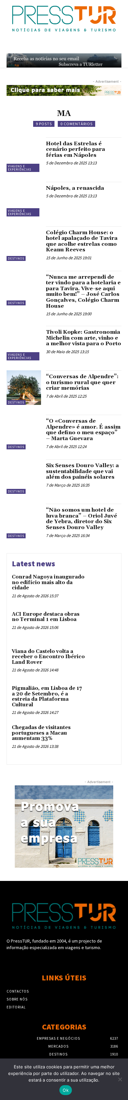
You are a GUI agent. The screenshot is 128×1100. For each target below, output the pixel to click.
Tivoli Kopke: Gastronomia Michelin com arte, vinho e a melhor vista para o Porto (83, 338)
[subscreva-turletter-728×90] (64, 60)
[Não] (120, 1079)
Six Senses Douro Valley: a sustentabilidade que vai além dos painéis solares (82, 471)
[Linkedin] (76, 960)
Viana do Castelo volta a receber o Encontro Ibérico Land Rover (48, 656)
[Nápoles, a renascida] (24, 199)
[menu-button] (118, 45)
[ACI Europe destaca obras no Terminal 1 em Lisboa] (102, 624)
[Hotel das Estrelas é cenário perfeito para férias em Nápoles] (24, 154)
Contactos (18, 991)
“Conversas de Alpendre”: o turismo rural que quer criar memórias (82, 382)
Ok (66, 1090)
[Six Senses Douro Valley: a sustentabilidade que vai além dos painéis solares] (24, 476)
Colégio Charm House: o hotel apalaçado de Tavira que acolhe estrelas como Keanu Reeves (81, 241)
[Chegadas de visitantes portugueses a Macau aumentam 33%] (102, 737)
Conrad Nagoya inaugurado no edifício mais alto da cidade (48, 582)
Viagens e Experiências (19, 168)
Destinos (16, 258)
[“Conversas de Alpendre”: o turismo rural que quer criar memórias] (24, 387)
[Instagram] (64, 960)
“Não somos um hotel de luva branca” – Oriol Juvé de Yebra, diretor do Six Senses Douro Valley (81, 519)
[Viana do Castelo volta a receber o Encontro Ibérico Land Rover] (102, 661)
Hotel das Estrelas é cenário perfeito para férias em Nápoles (75, 149)
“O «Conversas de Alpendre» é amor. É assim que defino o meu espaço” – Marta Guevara (83, 430)
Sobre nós (17, 999)
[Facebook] (52, 960)
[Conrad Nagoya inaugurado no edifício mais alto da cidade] (102, 587)
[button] (104, 45)
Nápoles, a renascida (75, 188)
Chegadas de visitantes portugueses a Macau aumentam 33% (41, 733)
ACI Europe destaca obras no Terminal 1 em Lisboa (45, 617)
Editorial (16, 1007)
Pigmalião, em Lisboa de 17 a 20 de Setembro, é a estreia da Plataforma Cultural (47, 696)
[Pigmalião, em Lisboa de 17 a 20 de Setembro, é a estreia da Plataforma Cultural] (102, 698)
